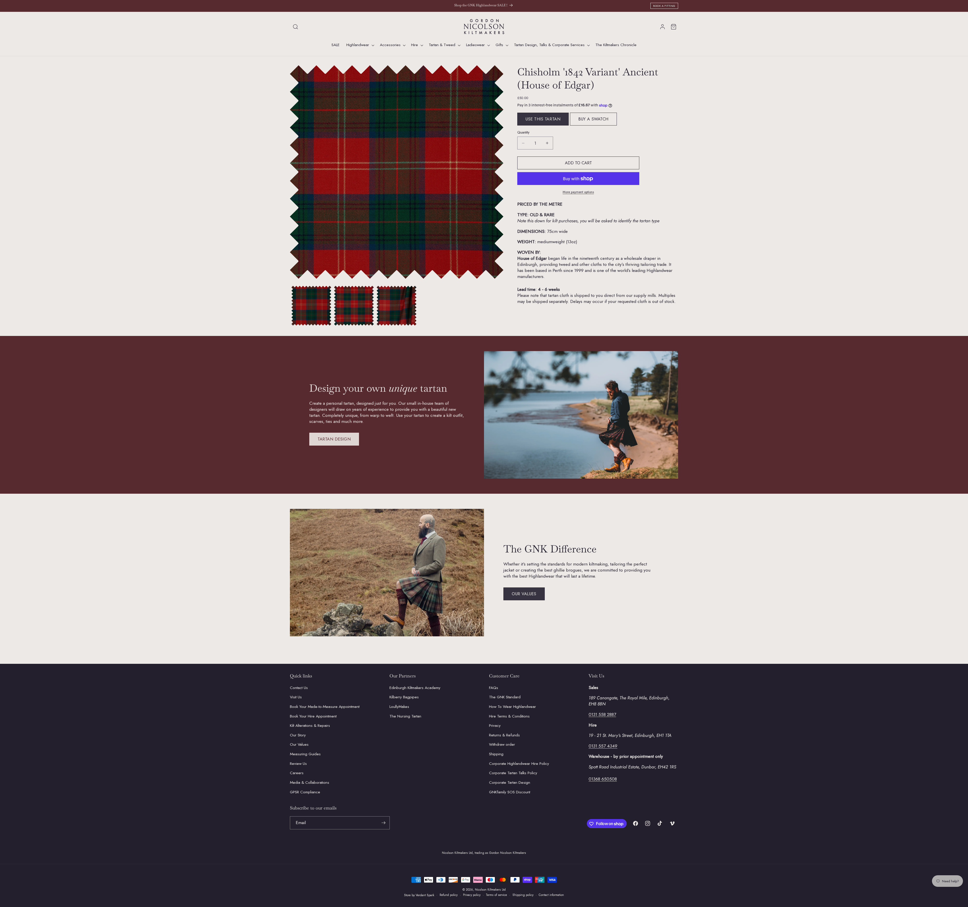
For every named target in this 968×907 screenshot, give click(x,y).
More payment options (578, 192)
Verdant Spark (425, 895)
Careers (297, 773)
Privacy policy (471, 895)
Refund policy (449, 895)
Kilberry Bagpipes (404, 697)
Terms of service (496, 895)
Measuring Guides (305, 754)
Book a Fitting (664, 6)
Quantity (523, 132)
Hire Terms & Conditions (509, 716)
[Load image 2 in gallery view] (354, 306)
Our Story (298, 735)
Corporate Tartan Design (509, 782)
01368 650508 (603, 778)
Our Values (524, 594)
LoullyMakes (399, 706)
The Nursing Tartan (405, 716)
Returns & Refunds (504, 735)
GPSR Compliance (305, 792)
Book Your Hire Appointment (313, 716)
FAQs (493, 687)
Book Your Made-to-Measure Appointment (324, 706)
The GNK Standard (505, 697)
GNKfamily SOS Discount (509, 792)
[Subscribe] (383, 822)
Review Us (298, 763)
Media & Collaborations (309, 782)
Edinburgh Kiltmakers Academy (414, 687)
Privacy (495, 725)
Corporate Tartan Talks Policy (513, 773)
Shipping (496, 754)
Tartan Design (334, 439)
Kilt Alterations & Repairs (310, 725)
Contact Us (299, 687)
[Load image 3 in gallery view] (396, 306)
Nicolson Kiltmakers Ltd (490, 889)
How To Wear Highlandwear (512, 706)
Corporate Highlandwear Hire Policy (519, 763)
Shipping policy (522, 895)
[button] (295, 27)
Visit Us (296, 697)
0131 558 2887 (602, 714)
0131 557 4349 (603, 745)
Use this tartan (543, 119)
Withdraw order (502, 744)
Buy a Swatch (593, 119)
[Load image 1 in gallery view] (311, 306)
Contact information (551, 895)
